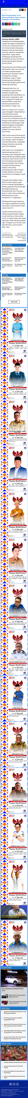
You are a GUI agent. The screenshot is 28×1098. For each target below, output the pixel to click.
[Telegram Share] (12, 24)
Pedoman (11, 1091)
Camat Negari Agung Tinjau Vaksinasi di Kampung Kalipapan (19, 250)
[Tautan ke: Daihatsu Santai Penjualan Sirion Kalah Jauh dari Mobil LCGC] (5, 1002)
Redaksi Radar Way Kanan (7, 1095)
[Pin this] (9, 24)
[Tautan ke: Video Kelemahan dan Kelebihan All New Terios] (14, 978)
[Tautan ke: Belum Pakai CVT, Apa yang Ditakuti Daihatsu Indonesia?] (5, 996)
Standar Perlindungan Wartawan (8, 1092)
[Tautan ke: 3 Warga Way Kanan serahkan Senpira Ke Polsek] (14, 912)
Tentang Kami (4, 1091)
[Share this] (3, 24)
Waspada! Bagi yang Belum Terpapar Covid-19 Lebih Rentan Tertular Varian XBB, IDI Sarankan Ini (7, 251)
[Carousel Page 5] (26, 918)
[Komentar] (19, 24)
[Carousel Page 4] (25, 918)
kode (16, 1091)
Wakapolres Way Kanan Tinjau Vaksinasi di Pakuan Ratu (20, 259)
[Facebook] (20, 10)
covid (7, 21)
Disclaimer (21, 1091)
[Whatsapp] (15, 24)
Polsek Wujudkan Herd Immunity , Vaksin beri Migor (7, 266)
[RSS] (25, 10)
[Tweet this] (6, 24)
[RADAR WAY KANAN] (3, 2)
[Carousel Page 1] (22, 918)
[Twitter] (22, 10)
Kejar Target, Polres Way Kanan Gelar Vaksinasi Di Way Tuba (7, 259)
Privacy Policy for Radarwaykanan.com (10, 1094)
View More (14, 302)
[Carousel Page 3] (24, 918)
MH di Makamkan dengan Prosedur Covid (20, 294)
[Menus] (26, 2)
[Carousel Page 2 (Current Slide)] (23, 918)
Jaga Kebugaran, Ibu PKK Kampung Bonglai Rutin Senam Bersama (7, 235)
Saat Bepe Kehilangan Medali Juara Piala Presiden (15, 1062)
